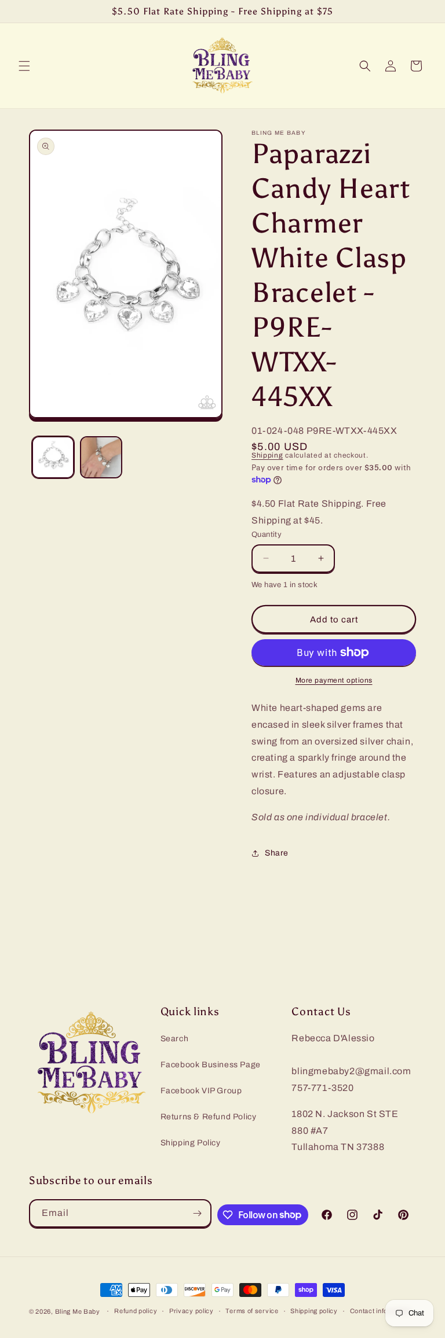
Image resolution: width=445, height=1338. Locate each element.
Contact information (380, 1310)
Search (175, 1038)
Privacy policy (191, 1310)
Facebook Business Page (211, 1064)
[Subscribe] (197, 1213)
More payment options (334, 680)
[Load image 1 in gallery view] (53, 457)
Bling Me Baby (77, 1311)
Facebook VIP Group (201, 1090)
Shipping (267, 455)
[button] (24, 66)
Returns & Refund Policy (209, 1116)
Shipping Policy (191, 1142)
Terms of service (251, 1310)
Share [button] (277, 853)
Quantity (266, 534)
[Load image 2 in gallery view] (101, 457)
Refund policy (135, 1310)
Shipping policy (314, 1310)
